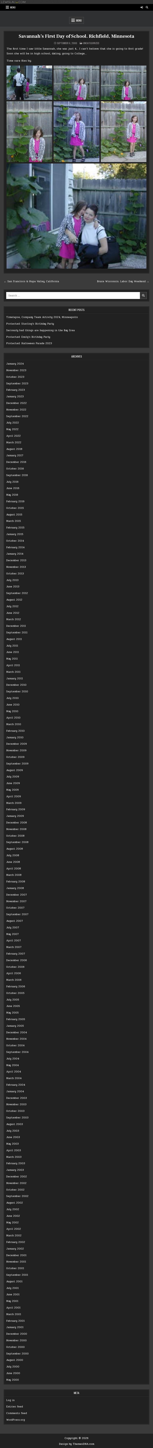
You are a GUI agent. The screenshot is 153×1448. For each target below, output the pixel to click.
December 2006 (16, 960)
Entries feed (14, 1407)
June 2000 (13, 1373)
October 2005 (15, 993)
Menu (13, 7)
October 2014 (15, 541)
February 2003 (15, 1163)
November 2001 (16, 1262)
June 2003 (13, 1137)
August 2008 (14, 849)
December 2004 (16, 1032)
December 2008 (16, 823)
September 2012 (17, 593)
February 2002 (15, 1242)
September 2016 (17, 475)
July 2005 (12, 1000)
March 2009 (14, 803)
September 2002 (17, 1196)
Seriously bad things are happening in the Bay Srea (40, 330)
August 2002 (14, 1203)
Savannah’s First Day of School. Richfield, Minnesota (76, 36)
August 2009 (14, 770)
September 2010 (17, 692)
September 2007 (17, 914)
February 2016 (15, 501)
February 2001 (15, 1321)
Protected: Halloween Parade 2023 (29, 343)
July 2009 (12, 777)
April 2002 (13, 1229)
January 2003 (15, 1170)
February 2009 (15, 809)
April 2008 (13, 869)
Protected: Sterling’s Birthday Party (30, 324)
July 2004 (12, 1059)
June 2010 (13, 705)
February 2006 (15, 987)
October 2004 (15, 1045)
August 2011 (14, 639)
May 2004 (12, 1065)
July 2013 (12, 580)
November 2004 (16, 1039)
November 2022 (16, 410)
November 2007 (16, 901)
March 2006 (14, 980)
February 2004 (15, 1085)
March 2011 (13, 672)
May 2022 (12, 429)
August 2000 (14, 1360)
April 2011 (13, 665)
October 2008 (15, 836)
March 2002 (14, 1236)
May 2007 (12, 934)
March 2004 (14, 1078)
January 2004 (15, 1091)
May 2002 (12, 1223)
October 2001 (15, 1268)
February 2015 (15, 528)
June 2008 (13, 862)
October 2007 (15, 908)
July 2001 (12, 1288)
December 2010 (16, 685)
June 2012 (12, 613)
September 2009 (17, 764)
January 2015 (14, 534)
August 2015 (14, 515)
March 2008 (14, 875)
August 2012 (14, 600)
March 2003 (14, 1157)
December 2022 (16, 403)
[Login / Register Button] (141, 7)
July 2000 (12, 1367)
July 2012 (12, 606)
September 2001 (17, 1275)
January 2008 (15, 888)
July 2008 (12, 855)
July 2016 (12, 482)
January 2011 (14, 679)
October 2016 (15, 469)
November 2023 (16, 370)
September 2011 (16, 633)
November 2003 (16, 1104)
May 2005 (12, 1013)
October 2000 (15, 1347)
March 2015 (13, 521)
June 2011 (12, 652)
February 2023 (15, 390)
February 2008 (15, 882)
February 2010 (15, 731)
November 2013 (16, 567)
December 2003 (16, 1098)
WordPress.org (15, 1420)
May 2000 (12, 1380)
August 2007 (14, 921)
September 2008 (17, 842)
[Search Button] (147, 7)
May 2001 (12, 1301)
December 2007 (16, 895)
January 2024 (15, 364)
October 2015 (15, 508)
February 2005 (15, 1019)
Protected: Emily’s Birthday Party (28, 337)
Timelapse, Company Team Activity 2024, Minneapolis (42, 317)
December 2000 (16, 1334)
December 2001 (16, 1255)
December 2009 (16, 744)
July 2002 (12, 1209)
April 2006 (13, 973)
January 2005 (15, 1026)
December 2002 (16, 1177)
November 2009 (16, 750)
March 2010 (13, 724)
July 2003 (12, 1131)
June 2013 (12, 587)
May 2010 (12, 711)
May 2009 (12, 790)
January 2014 (15, 554)
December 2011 (16, 626)
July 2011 (12, 646)
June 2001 (13, 1295)
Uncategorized (91, 43)
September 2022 (17, 416)
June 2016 (12, 488)
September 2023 (17, 384)
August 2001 (14, 1282)
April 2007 (13, 941)
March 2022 (13, 442)
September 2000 (17, 1354)
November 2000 (16, 1340)
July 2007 (12, 928)
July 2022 (12, 423)
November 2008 (16, 829)
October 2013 (15, 574)
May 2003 (12, 1144)
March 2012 (13, 619)
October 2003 (15, 1111)
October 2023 (15, 377)
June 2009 (13, 783)
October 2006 (15, 967)
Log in (10, 1400)
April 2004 (13, 1072)
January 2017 (14, 455)
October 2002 (15, 1190)
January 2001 (15, 1327)
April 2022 (13, 436)
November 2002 (16, 1183)
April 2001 (13, 1308)
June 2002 (13, 1216)
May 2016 (12, 495)
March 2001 (13, 1314)
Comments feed (16, 1413)
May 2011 (12, 659)
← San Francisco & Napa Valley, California (31, 281)
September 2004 (17, 1052)
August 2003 (14, 1124)
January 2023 (15, 397)
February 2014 (15, 547)
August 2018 (14, 449)
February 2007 (15, 954)
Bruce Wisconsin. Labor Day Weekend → (123, 281)
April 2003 (13, 1150)
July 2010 (12, 698)
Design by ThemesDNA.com (76, 1444)
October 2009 (15, 757)
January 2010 (15, 737)
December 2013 (16, 560)
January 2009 (15, 816)
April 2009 (13, 796)
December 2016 (16, 462)
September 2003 (17, 1118)
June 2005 (13, 1006)
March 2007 (14, 947)
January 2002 (15, 1249)
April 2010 (13, 718)
